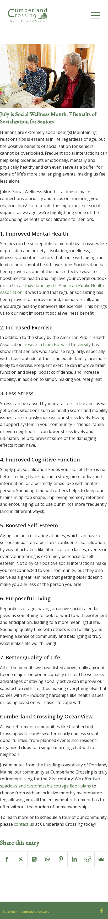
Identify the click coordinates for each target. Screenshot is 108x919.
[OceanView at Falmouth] (47, 76)
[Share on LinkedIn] (74, 859)
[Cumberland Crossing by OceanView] (45, 18)
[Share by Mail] (101, 859)
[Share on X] (20, 859)
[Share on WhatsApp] (47, 859)
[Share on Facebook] (7, 859)
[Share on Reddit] (87, 859)
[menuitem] (93, 15)
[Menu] (93, 15)
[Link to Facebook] (101, 911)
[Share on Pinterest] (60, 859)
